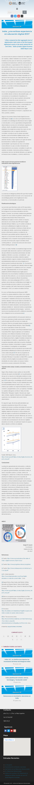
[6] (14, 352)
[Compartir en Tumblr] (12, 639)
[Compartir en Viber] (21, 636)
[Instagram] (22, 16)
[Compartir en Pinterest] (12, 636)
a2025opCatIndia (12, 626)
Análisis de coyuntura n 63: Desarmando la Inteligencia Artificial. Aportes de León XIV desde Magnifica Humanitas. (16, 775)
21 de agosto (8, 765)
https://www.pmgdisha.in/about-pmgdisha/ (19, 564)
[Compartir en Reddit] (29, 636)
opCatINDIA (19, 626)
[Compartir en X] (3, 636)
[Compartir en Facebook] (8, 636)
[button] (17, 8)
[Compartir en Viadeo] (17, 639)
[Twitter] (15, 16)
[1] (2, 558)
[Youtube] (18, 16)
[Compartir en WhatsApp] (21, 639)
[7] (19, 374)
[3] (23, 263)
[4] (23, 313)
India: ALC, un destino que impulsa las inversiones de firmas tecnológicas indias (17, 660)
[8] (5, 380)
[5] (29, 325)
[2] (2, 564)
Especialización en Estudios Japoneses (15, 767)
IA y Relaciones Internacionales (13, 771)
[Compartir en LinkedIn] (16, 636)
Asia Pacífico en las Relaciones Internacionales (17, 769)
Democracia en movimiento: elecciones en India (17, 697)
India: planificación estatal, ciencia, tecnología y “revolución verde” (17, 679)
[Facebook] (12, 16)
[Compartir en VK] (25, 636)
